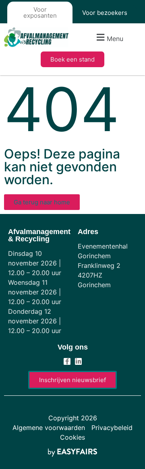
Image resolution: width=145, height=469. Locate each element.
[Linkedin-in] (78, 361)
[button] (109, 37)
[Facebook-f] (67, 361)
